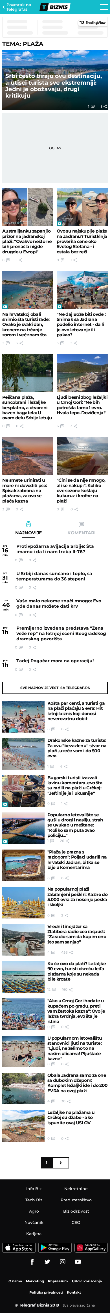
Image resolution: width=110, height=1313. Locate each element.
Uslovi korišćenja (87, 1281)
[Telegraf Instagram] (62, 1261)
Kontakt (74, 1292)
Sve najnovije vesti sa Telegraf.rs (55, 688)
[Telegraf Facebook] (32, 1261)
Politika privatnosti (46, 1292)
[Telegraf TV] (77, 1261)
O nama (15, 1281)
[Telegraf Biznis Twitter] (47, 1261)
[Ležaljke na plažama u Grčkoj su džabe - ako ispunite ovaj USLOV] (23, 1126)
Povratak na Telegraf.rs (18, 7)
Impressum (58, 1281)
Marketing (35, 1281)
